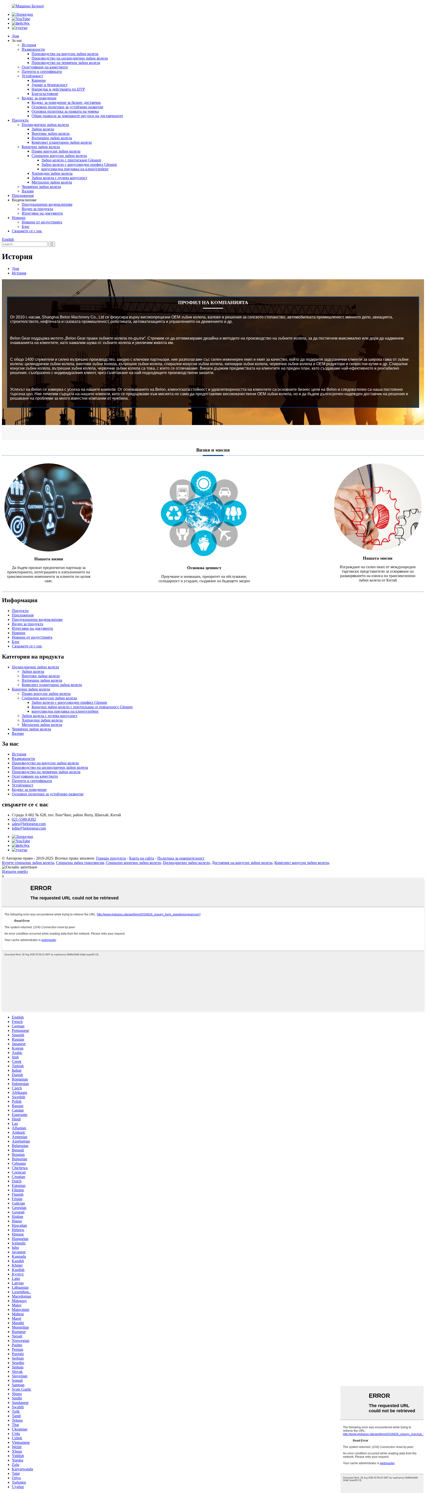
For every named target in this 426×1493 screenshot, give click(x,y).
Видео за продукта (37, 209)
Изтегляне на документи (42, 213)
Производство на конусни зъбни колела (65, 54)
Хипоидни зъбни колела (52, 173)
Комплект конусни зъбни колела (301, 863)
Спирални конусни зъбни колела (59, 156)
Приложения (23, 195)
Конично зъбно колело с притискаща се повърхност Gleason (82, 707)
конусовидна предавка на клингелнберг (75, 169)
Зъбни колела (43, 129)
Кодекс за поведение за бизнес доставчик (66, 102)
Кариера (39, 80)
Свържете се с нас (27, 231)
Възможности (33, 49)
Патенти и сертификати (42, 71)
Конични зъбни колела (41, 147)
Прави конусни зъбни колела (56, 151)
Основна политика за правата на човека (65, 111)
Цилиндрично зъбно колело (186, 863)
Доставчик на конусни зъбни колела (242, 863)
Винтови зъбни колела (51, 133)
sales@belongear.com (29, 824)
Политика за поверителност (180, 858)
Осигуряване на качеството (45, 67)
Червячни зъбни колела (41, 187)
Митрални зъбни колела (52, 182)
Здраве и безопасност (50, 85)
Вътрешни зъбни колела (52, 138)
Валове (28, 191)
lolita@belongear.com (29, 828)
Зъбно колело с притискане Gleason (71, 160)
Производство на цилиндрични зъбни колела (70, 58)
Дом (15, 36)
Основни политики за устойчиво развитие (67, 107)
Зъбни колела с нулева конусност (59, 178)
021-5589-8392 (24, 819)
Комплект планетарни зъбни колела (62, 142)
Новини (18, 218)
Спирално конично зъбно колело (133, 863)
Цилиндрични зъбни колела (45, 125)
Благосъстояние (45, 94)
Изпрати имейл (15, 871)
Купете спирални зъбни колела (28, 863)
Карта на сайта (141, 858)
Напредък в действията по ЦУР (58, 89)
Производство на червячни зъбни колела (66, 63)
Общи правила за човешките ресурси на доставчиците (77, 116)
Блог (26, 226)
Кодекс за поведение (39, 98)
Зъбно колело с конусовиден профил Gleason (79, 164)
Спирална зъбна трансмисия (80, 863)
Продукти (20, 120)
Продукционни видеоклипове (47, 204)
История (29, 45)
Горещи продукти (111, 858)
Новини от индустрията (42, 222)
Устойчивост (32, 76)
